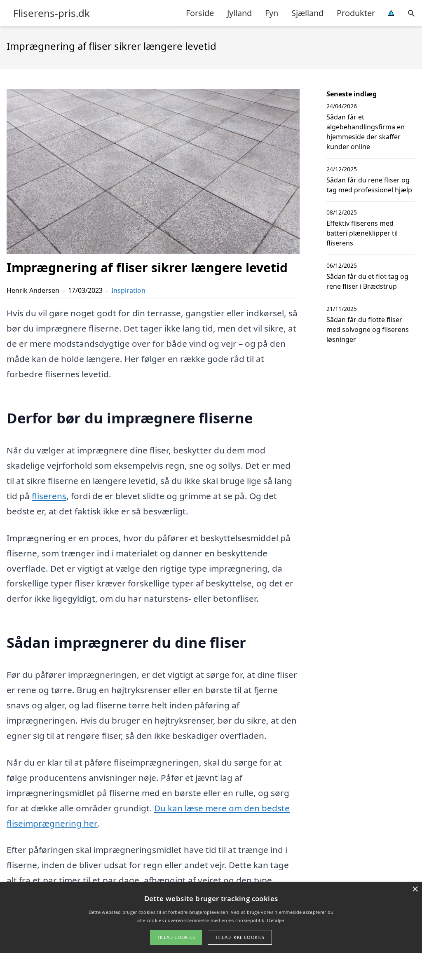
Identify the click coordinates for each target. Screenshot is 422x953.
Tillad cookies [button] (176, 937)
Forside (200, 13)
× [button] (415, 889)
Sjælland (307, 13)
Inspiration (128, 290)
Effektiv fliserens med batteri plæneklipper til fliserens (362, 233)
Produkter (356, 13)
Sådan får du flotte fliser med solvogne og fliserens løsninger (367, 329)
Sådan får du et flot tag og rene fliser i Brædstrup (367, 281)
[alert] (211, 917)
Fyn (271, 13)
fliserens (49, 496)
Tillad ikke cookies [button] (240, 937)
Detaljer (275, 920)
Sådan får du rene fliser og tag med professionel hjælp (369, 184)
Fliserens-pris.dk (51, 13)
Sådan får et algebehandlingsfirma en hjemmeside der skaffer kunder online (365, 131)
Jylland (239, 13)
